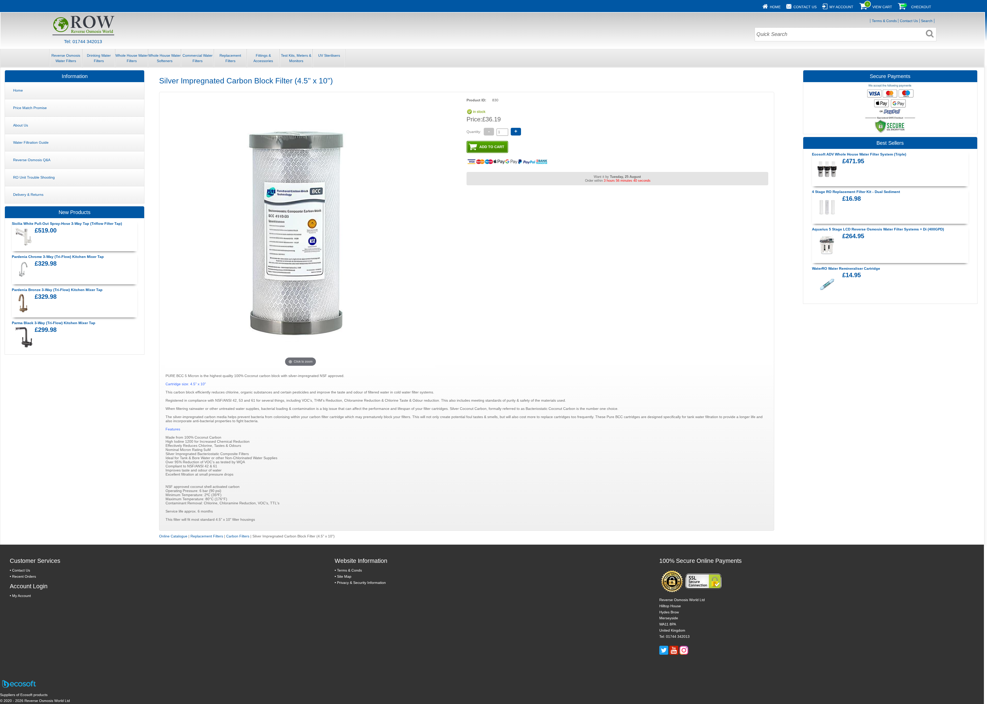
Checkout (921, 7)
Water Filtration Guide (31, 142)
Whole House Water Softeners (164, 58)
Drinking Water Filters (99, 58)
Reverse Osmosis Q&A (31, 160)
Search (927, 21)
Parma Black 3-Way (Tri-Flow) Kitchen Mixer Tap (53, 323)
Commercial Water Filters (197, 58)
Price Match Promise (30, 108)
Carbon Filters (237, 536)
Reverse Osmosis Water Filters (65, 58)
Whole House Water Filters (131, 58)
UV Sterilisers (329, 55)
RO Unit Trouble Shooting (34, 177)
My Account (841, 7)
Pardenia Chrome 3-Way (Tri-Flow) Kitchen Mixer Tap (58, 257)
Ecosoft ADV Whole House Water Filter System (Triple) (859, 154)
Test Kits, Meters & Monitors (296, 58)
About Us (20, 125)
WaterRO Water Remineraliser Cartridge (846, 268)
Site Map (344, 576)
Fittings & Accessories (263, 58)
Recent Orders (24, 576)
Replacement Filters (230, 58)
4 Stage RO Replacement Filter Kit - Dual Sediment (856, 192)
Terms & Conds (884, 21)
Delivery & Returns (28, 194)
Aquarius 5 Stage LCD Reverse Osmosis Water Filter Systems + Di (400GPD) (878, 229)
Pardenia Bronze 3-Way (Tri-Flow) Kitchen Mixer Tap (57, 290)
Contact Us (805, 7)
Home (775, 7)
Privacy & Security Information (361, 583)
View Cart (882, 7)
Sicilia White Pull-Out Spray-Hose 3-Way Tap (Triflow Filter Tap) (67, 223)
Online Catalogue (173, 536)
